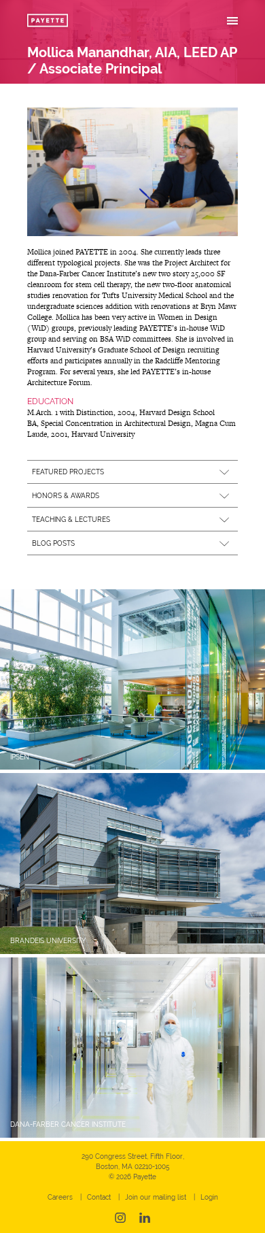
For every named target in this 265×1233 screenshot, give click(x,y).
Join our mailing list (155, 1197)
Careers (60, 1197)
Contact (99, 1197)
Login (209, 1197)
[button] (132, 472)
